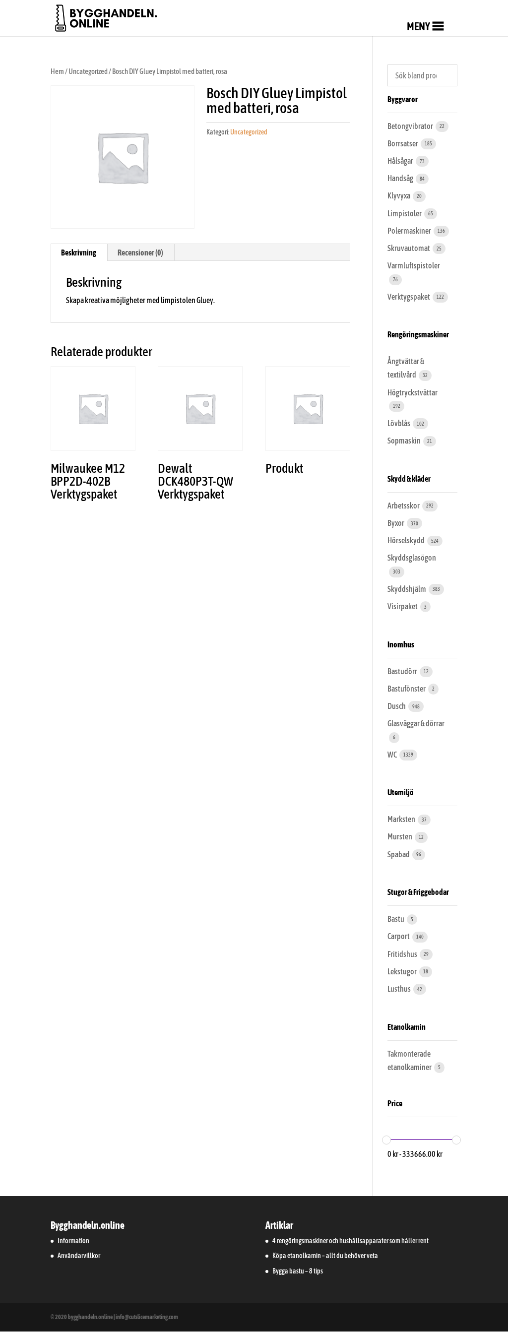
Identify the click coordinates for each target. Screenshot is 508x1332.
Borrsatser (403, 143)
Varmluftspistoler (413, 265)
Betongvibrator (410, 126)
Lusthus (399, 988)
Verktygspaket (409, 296)
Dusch (397, 705)
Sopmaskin (404, 440)
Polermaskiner (409, 230)
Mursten (400, 836)
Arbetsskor (404, 505)
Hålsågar (400, 160)
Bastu (396, 918)
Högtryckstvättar (412, 392)
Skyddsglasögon (411, 557)
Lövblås (399, 423)
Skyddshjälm (407, 588)
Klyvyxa (399, 195)
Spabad (399, 854)
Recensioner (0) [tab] (140, 252)
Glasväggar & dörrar (415, 723)
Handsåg (400, 178)
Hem (57, 71)
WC (392, 754)
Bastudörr (402, 671)
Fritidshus (402, 954)
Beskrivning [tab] (78, 252)
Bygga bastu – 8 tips (297, 1271)
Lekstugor (402, 971)
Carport (399, 936)
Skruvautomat (409, 248)
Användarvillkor (79, 1256)
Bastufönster (407, 688)
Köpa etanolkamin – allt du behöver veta (325, 1256)
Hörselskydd (406, 540)
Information (73, 1241)
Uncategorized (88, 71)
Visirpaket (403, 606)
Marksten (401, 819)
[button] (418, 26)
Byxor (396, 522)
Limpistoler (405, 213)
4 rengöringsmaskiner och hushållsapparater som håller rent (350, 1241)
